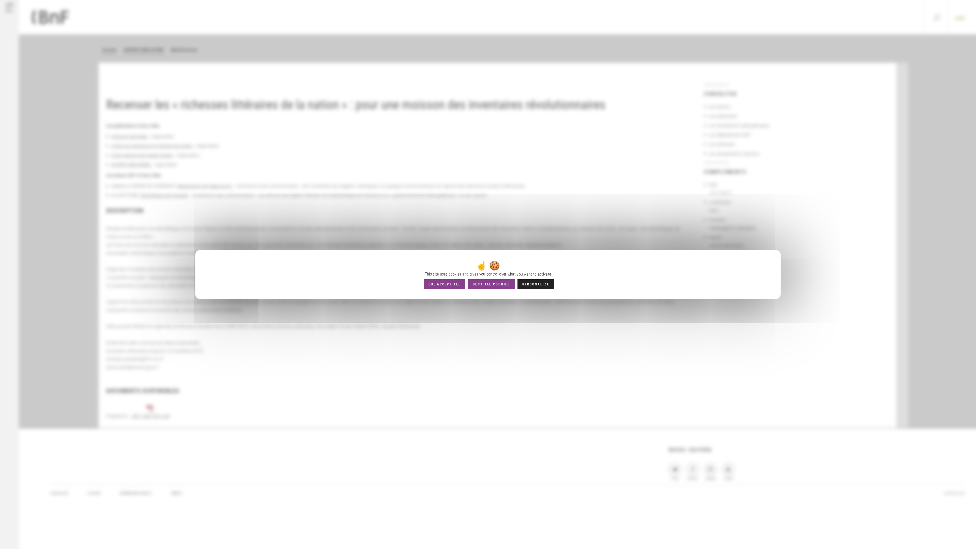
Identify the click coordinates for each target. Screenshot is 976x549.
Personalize (535, 284)
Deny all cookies (491, 284)
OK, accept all (445, 284)
